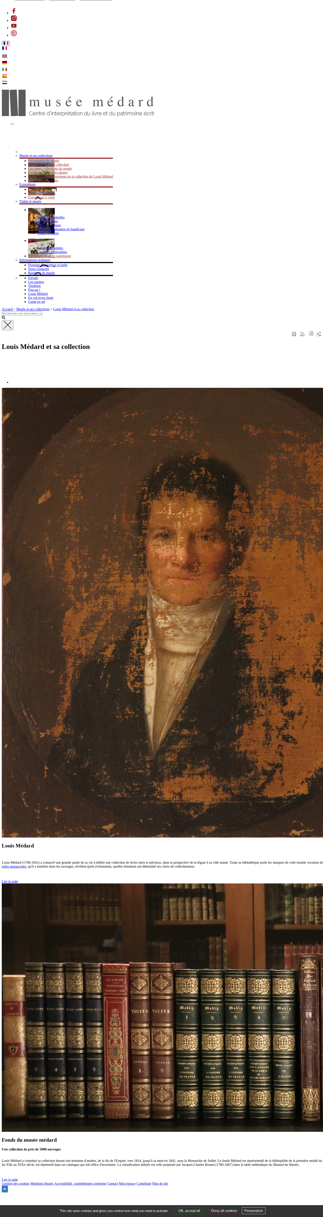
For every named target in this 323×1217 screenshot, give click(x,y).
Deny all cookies (223, 1211)
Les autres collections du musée (50, 168)
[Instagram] (14, 20)
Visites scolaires (48, 233)
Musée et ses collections (32, 309)
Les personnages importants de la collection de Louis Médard (70, 176)
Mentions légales (42, 1183)
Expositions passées (42, 193)
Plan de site (160, 1183)
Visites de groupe (49, 225)
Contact (112, 1183)
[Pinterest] (14, 35)
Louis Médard (38, 294)
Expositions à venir (41, 197)
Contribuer (143, 1183)
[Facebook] (14, 13)
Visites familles (47, 221)
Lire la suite (10, 881)
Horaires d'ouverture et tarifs (47, 265)
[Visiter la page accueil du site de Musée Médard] (78, 115)
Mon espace (127, 1183)
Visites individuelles (51, 217)
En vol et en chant (40, 298)
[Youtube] (14, 28)
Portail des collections (43, 180)
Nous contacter (38, 269)
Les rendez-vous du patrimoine (49, 256)
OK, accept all (189, 1211)
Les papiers (36, 282)
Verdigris (34, 286)
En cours (34, 189)
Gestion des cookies (15, 1183)
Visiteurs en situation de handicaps (61, 229)
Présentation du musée (43, 161)
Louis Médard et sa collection (48, 164)
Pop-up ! (34, 290)
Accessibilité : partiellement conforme (80, 1183)
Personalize (253, 1211)
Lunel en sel (36, 301)
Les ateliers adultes (50, 248)
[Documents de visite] (33, 151)
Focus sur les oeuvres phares (48, 172)
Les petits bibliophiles (52, 252)
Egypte (33, 278)
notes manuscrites (14, 866)
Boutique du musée (41, 273)
